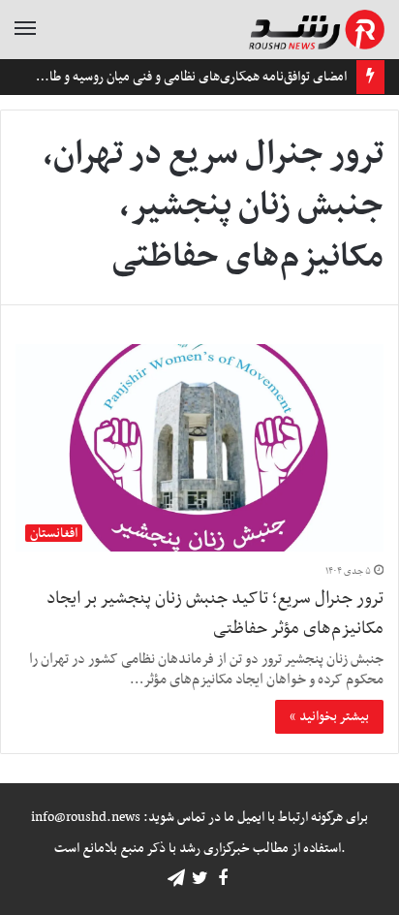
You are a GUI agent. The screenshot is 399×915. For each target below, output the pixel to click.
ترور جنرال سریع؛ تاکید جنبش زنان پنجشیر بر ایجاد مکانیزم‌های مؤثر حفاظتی (215, 614)
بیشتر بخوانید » (329, 717)
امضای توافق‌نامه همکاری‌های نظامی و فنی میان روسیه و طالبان (188, 77)
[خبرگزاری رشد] (316, 29)
